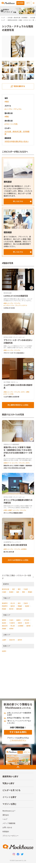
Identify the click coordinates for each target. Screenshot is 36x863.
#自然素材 (23, 549)
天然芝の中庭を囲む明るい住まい (17, 141)
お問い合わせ (7, 827)
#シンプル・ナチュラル (13, 109)
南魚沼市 (5, 626)
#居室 (5, 549)
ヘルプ (4, 819)
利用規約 (5, 831)
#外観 (5, 510)
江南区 (4, 592)
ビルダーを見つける (11, 790)
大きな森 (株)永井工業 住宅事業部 (17, 17)
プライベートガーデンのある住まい (14, 353)
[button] (18, 201)
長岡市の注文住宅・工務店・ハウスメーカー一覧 (21, 20)
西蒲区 (30, 592)
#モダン (23, 392)
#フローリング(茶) (11, 124)
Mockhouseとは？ (9, 811)
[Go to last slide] (2, 11)
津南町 (4, 628)
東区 (19, 589)
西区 (23, 592)
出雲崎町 (20, 626)
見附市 (20, 623)
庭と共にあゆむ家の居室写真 (15, 545)
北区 (13, 589)
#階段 (7, 102)
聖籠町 (20, 606)
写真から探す (8, 783)
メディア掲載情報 (8, 823)
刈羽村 (11, 628)
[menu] (34, 3)
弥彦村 (27, 606)
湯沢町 (28, 626)
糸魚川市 (12, 640)
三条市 (11, 620)
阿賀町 (4, 609)
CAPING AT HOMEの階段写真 (16, 296)
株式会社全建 (7, 293)
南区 (17, 592)
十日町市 (12, 623)
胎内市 (13, 606)
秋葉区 (11, 592)
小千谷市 (26, 620)
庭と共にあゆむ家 (9, 552)
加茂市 (4, 623)
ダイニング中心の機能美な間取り (13, 513)
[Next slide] (34, 11)
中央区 (26, 589)
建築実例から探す (10, 776)
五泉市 (26, 603)
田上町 (13, 626)
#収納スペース (7, 463)
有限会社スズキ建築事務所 (11, 444)
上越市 (4, 640)
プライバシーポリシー (10, 836)
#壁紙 (7, 116)
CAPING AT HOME (9, 308)
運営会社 (5, 815)
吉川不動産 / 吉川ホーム (11, 382)
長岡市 (4, 620)
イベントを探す (9, 797)
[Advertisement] (18, 676)
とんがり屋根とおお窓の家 (11, 396)
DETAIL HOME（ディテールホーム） (14, 337)
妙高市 (20, 640)
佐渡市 (4, 651)
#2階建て (10, 510)
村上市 (13, 603)
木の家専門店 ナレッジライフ (12, 542)
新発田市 (5, 603)
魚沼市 (27, 623)
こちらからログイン (18, 740)
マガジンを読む (9, 804)
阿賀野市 (5, 606)
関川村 (11, 609)
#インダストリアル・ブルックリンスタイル (15, 305)
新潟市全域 (5, 589)
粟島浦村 (19, 609)
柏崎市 (18, 620)
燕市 (19, 603)
